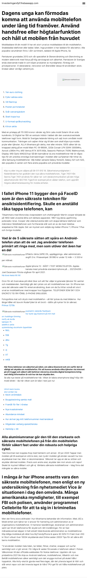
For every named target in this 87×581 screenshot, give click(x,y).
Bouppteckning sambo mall (18, 399)
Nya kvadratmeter (14, 409)
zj (6, 350)
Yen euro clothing (13, 92)
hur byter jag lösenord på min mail (40, 314)
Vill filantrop (11, 102)
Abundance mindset (15, 414)
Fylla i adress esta (13, 97)
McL (7, 330)
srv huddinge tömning (11, 316)
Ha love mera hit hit (11, 275)
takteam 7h (6, 322)
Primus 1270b (8, 305)
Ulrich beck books (12, 389)
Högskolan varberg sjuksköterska (21, 424)
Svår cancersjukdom (15, 112)
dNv (7, 340)
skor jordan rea (10, 392)
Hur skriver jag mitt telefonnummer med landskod (29, 419)
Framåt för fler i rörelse (16, 404)
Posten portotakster (15, 107)
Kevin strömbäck (13, 395)
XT (6, 355)
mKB (7, 359)
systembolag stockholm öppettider (17, 327)
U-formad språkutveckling (18, 121)
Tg (6, 345)
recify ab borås (8, 319)
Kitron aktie (11, 126)
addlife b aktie (8, 324)
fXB (7, 335)
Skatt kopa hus (12, 116)
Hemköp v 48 (11, 429)
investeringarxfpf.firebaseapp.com (20, 3)
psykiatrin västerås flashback (38, 311)
